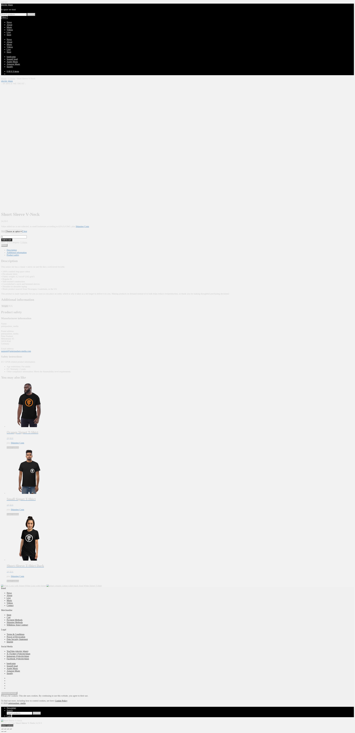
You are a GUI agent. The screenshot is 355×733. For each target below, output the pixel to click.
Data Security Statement (17, 639)
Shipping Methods (15, 622)
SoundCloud (12, 59)
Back (4, 245)
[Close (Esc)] (10, 728)
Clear (24, 231)
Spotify (10, 66)
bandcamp (11, 56)
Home (4, 78)
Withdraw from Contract (17, 625)
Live (9, 32)
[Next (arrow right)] (5, 731)
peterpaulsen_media (17, 703)
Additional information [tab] (17, 252)
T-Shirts (11, 78)
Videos (10, 30)
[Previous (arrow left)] (2, 731)
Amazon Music (13, 64)
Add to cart (6, 240)
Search (31, 14)
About (9, 25)
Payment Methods (14, 620)
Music (9, 27)
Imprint (10, 642)
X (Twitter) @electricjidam (18, 654)
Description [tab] (12, 250)
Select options (13, 447)
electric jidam (7, 5)
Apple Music (12, 61)
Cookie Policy (61, 701)
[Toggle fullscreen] (5, 728)
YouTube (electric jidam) (17, 651)
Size (3, 231)
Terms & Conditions (15, 634)
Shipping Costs (82, 226)
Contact (10, 605)
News (9, 22)
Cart (8, 617)
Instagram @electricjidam (18, 656)
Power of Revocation (16, 637)
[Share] (8, 728)
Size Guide (6, 234)
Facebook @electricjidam (18, 659)
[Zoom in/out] (2, 728)
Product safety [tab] (13, 255)
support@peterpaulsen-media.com (16, 351)
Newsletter (11, 708)
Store (9, 35)
